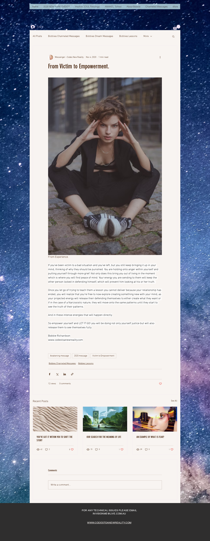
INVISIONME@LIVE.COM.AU (109, 513)
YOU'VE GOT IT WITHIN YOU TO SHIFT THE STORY (54, 438)
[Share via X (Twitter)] (57, 374)
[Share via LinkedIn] (64, 374)
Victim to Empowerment (103, 356)
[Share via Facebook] (49, 374)
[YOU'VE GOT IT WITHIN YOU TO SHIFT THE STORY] (55, 419)
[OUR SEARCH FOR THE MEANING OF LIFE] (105, 419)
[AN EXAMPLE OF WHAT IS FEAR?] (155, 419)
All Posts (37, 36)
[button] (176, 27)
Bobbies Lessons (128, 36)
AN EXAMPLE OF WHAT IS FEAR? (150, 437)
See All (174, 401)
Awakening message (59, 356)
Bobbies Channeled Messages (64, 36)
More (146, 36)
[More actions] (160, 57)
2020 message (80, 356)
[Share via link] (72, 374)
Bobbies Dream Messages (99, 36)
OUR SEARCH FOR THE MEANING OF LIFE (104, 437)
